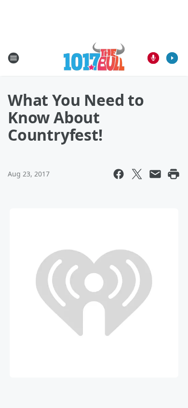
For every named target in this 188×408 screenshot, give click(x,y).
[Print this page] (173, 174)
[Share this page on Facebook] (118, 174)
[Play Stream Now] (172, 58)
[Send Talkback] (153, 58)
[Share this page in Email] (155, 174)
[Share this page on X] (137, 174)
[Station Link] (94, 57)
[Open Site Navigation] (13, 58)
